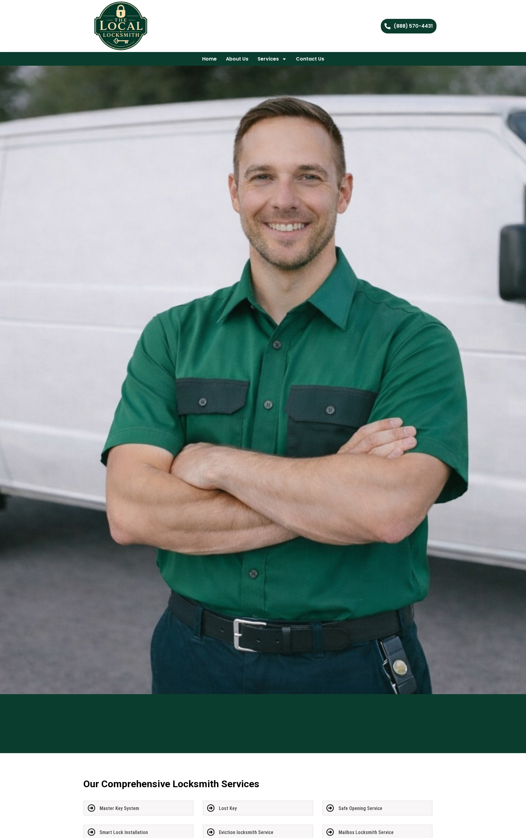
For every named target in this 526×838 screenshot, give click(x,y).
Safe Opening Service (360, 808)
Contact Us (310, 58)
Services (268, 58)
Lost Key (228, 808)
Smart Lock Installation (124, 832)
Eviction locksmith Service (246, 832)
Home (209, 58)
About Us (237, 58)
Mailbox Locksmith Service (366, 832)
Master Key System (119, 808)
